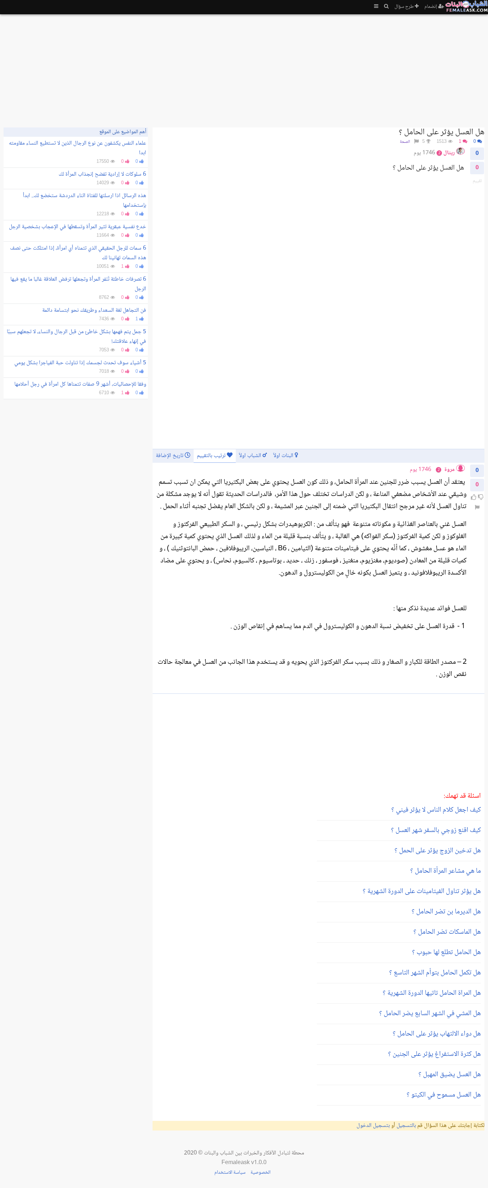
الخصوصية (260, 1172)
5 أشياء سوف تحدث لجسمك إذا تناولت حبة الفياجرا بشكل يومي (80, 363)
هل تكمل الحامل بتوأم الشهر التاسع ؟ (435, 973)
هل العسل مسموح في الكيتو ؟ (444, 1095)
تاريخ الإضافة (170, 456)
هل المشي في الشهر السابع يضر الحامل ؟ (430, 1014)
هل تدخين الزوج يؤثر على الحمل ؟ (437, 851)
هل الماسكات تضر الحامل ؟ (447, 932)
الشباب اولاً (251, 456)
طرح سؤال (404, 6)
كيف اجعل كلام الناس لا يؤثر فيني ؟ (436, 810)
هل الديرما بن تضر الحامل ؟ (446, 912)
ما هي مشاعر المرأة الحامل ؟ (445, 871)
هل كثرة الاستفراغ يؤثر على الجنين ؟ (434, 1054)
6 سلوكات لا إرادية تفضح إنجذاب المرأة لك (102, 174)
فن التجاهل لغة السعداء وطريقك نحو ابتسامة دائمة (94, 310)
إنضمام (431, 6)
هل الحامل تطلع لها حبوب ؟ (446, 953)
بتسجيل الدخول (373, 1126)
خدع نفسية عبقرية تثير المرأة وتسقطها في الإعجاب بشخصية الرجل (77, 227)
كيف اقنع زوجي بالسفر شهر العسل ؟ (436, 830)
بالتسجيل (406, 1126)
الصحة (405, 142)
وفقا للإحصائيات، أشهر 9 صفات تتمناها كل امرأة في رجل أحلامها (80, 384)
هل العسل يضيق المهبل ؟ (449, 1075)
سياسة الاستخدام (229, 1172)
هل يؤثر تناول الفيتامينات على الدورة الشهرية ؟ (422, 892)
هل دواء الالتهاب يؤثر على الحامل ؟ (437, 1034)
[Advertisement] (270, 68)
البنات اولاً (284, 456)
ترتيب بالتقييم (212, 456)
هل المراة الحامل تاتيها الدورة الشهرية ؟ (432, 993)
